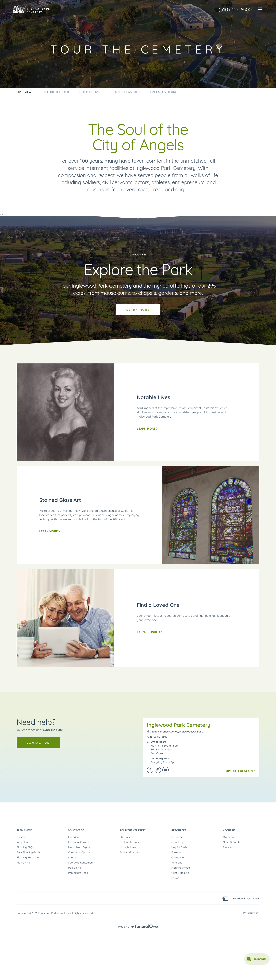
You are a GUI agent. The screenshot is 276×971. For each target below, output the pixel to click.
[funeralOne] (146, 926)
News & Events (231, 842)
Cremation (177, 857)
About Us (229, 830)
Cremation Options (79, 852)
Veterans (176, 862)
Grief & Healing (180, 872)
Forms (175, 877)
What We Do (76, 830)
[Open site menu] (260, 9)
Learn (140, 311)
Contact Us (38, 742)
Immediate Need (78, 872)
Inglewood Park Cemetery (178, 725)
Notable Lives (128, 847)
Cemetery (177, 842)
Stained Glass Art (130, 852)
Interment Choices (78, 842)
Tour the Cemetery (133, 830)
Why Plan (22, 842)
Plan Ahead (24, 830)
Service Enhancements (81, 862)
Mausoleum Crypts (79, 847)
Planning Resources (28, 857)
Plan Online (23, 862)
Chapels (73, 857)
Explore (239, 771)
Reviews (228, 847)
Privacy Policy (251, 912)
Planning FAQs (25, 847)
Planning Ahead (180, 867)
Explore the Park (129, 842)
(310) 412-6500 (235, 9)
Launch (148, 632)
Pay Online (74, 867)
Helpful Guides (180, 847)
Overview (22, 837)
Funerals (176, 852)
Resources (178, 830)
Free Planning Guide (28, 852)
